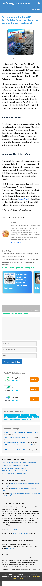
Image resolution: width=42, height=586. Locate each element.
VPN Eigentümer (26, 419)
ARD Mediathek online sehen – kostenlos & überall (18, 445)
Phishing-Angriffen (24, 199)
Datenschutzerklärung (18, 578)
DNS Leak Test (16, 415)
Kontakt (28, 578)
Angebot (34, 379)
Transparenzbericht (12, 529)
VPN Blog (7, 251)
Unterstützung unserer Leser (20, 533)
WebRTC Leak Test (12, 417)
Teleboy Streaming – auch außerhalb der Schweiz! (17, 437)
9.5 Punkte (15, 381)
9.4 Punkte (15, 400)
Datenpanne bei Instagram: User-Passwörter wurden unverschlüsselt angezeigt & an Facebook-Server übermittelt (20, 262)
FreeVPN (29, 417)
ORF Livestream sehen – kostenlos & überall (16, 450)
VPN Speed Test (22, 417)
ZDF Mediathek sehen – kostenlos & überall (16, 442)
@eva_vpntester (16, 242)
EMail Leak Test (25, 415)
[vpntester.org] (16, 3)
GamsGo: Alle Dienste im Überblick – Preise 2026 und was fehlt (21, 432)
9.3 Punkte (15, 390)
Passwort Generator (15, 419)
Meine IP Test (8, 415)
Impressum (36, 576)
